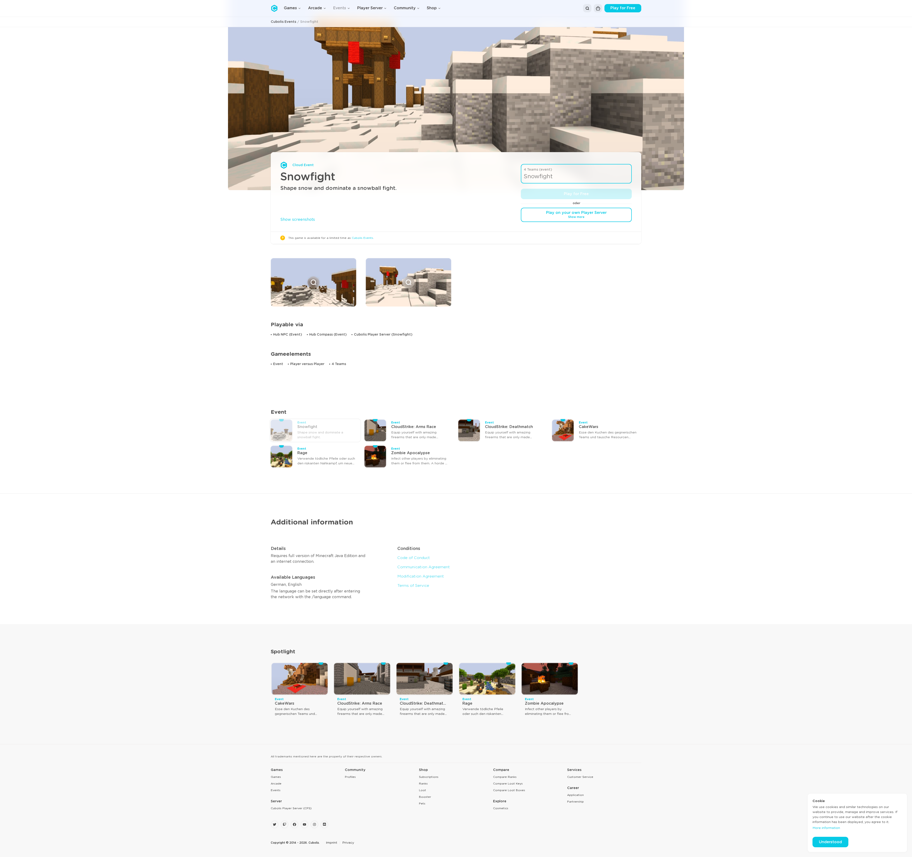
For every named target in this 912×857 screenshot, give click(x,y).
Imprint (331, 842)
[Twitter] (274, 824)
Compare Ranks (505, 776)
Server (276, 801)
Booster (425, 796)
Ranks (423, 783)
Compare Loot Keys (508, 783)
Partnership (575, 801)
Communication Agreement (423, 567)
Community (355, 770)
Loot (422, 790)
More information (826, 828)
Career (573, 788)
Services (574, 770)
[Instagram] (314, 824)
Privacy (348, 842)
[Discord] (324, 824)
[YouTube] (304, 824)
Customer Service (580, 776)
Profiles (350, 776)
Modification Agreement (420, 576)
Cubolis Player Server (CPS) (291, 808)
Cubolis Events (283, 22)
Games (277, 770)
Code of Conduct (413, 558)
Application (575, 795)
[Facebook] (294, 824)
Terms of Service (413, 585)
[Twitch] (284, 824)
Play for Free (622, 8)
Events (275, 790)
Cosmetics (500, 808)
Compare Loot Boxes (509, 790)
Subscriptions (428, 776)
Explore (499, 801)
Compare (501, 770)
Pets (422, 803)
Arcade (276, 783)
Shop (423, 770)
